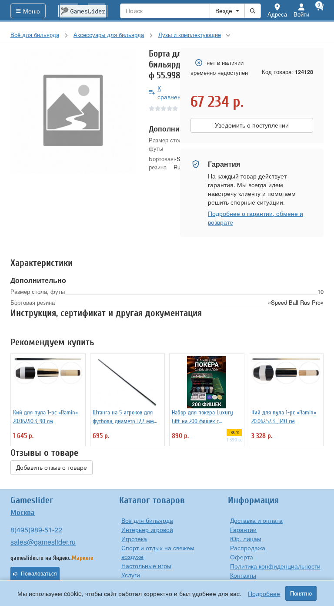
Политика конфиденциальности (275, 566)
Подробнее (264, 593)
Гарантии (243, 529)
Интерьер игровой (147, 529)
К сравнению (173, 92)
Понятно (301, 593)
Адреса (277, 14)
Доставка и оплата (256, 520)
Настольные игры (146, 565)
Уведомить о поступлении (252, 125)
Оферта (241, 556)
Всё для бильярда (147, 520)
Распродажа (247, 547)
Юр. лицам (245, 538)
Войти (301, 14)
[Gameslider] (83, 10)
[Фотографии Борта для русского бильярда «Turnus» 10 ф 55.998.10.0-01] (73, 111)
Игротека (134, 538)
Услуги (130, 574)
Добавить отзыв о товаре (51, 467)
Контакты (243, 575)
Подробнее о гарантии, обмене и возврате (255, 217)
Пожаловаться (39, 574)
